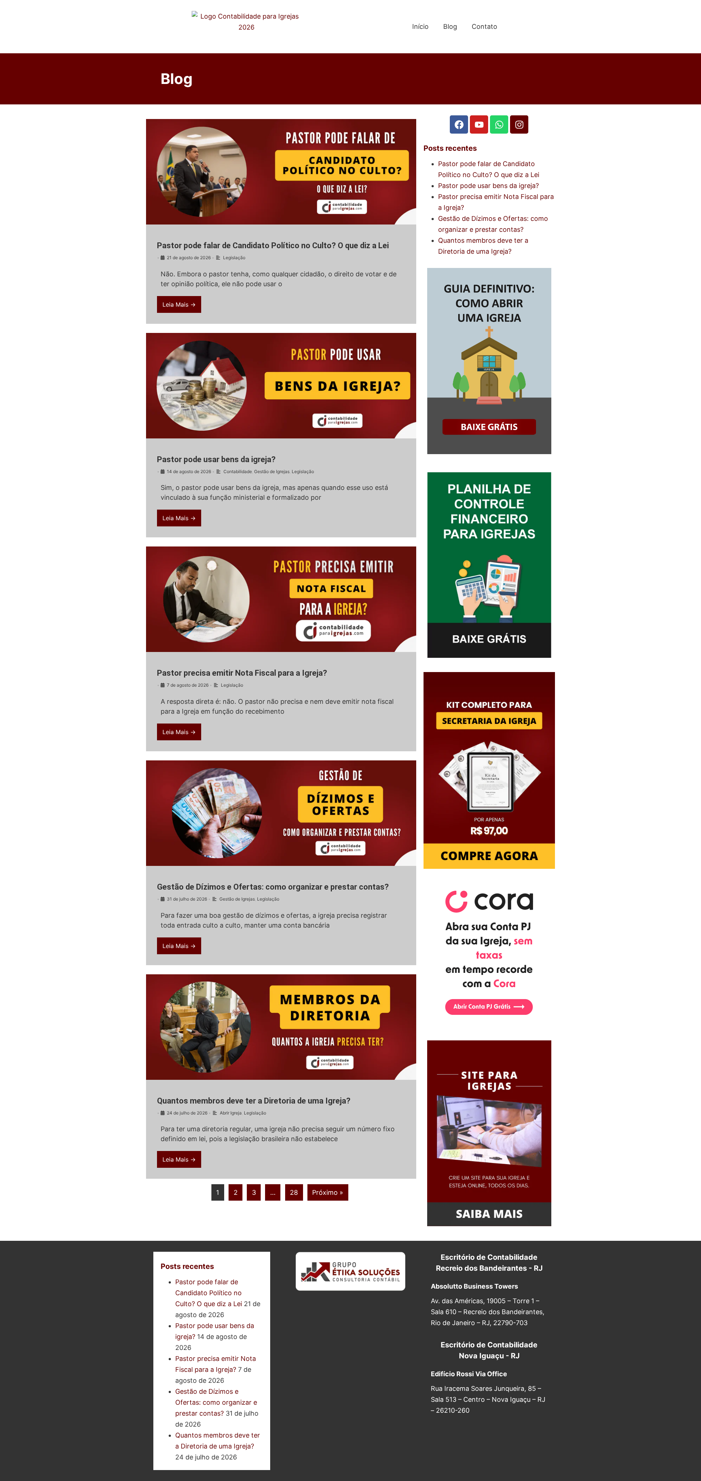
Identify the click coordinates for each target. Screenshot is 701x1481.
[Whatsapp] (499, 124)
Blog (450, 26)
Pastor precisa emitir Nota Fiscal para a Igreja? (242, 673)
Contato (484, 26)
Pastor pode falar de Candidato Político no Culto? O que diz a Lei (273, 245)
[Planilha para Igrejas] (489, 655)
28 (294, 1192)
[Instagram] (519, 124)
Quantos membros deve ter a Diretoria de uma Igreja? (253, 1100)
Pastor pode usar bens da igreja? (216, 459)
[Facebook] (459, 124)
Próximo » (327, 1192)
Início (420, 26)
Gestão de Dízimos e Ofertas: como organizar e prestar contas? (273, 886)
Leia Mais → (179, 304)
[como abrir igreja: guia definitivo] (489, 452)
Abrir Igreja (231, 1113)
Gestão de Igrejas (272, 471)
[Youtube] (479, 124)
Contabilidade (237, 471)
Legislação (234, 257)
